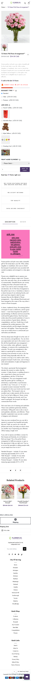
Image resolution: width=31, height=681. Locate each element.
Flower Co (15, 674)
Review (23, 222)
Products (15, 616)
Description (10, 222)
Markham (15, 579)
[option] (15, 27)
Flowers (15, 633)
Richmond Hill (15, 593)
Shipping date (4, 527)
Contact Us (15, 651)
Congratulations (15, 630)
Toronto (15, 598)
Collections (15, 619)
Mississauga (15, 581)
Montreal (15, 584)
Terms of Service (15, 665)
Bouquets (15, 622)
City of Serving (15, 654)
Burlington (15, 570)
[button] (15, 520)
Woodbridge (15, 604)
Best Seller (15, 627)
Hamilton (15, 573)
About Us (15, 648)
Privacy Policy (15, 659)
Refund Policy (15, 662)
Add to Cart (25, 169)
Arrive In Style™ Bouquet (8, 502)
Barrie (15, 565)
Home (3, 7)
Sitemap (15, 656)
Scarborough (15, 595)
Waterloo (15, 601)
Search (15, 645)
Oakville (16, 587)
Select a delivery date (6, 515)
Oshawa (15, 590)
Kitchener (15, 576)
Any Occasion (15, 625)
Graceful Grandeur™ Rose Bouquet (23, 502)
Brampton (15, 567)
